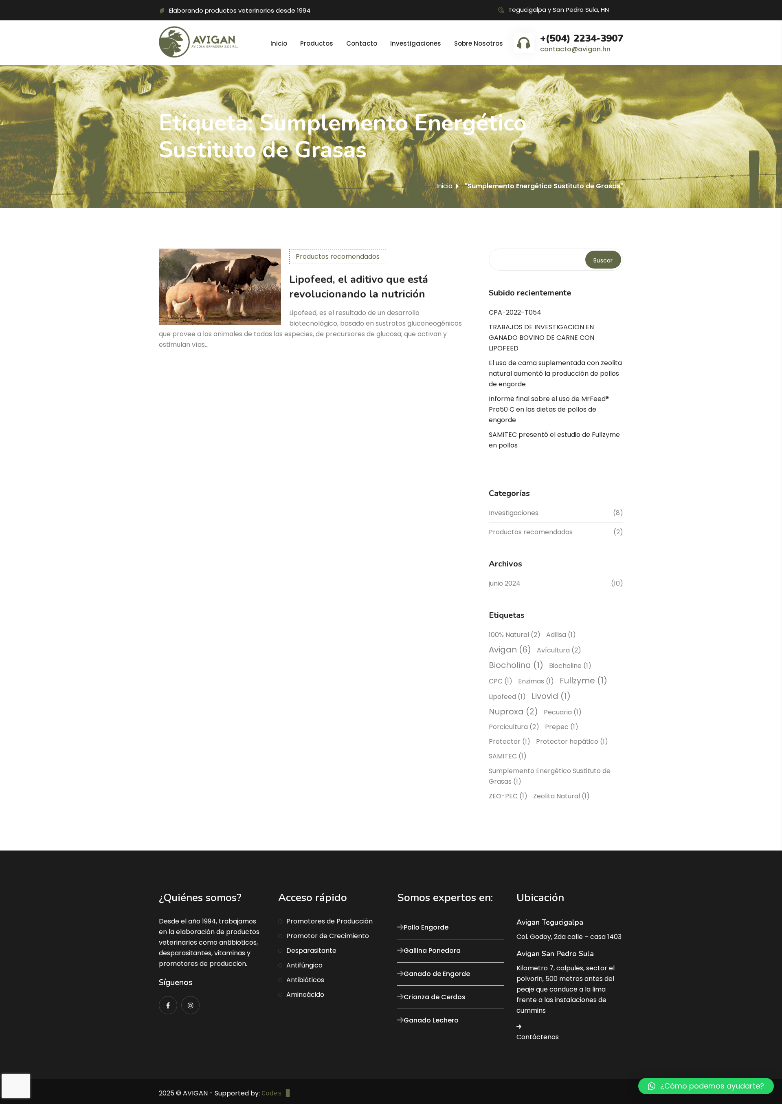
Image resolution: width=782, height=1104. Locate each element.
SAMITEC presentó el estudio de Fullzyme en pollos (554, 440)
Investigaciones (415, 43)
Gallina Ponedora (432, 950)
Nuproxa (513, 711)
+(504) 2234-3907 (581, 38)
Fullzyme (583, 680)
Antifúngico (304, 965)
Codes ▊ (276, 1093)
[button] (706, 1086)
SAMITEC (508, 756)
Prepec (561, 727)
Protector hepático (572, 741)
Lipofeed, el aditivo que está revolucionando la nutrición (358, 286)
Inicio (278, 43)
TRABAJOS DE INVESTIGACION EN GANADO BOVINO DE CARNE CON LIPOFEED (541, 337)
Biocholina (516, 665)
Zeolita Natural (561, 796)
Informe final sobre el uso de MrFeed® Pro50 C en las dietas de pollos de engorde (549, 409)
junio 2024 (505, 583)
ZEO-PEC (508, 796)
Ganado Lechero (431, 1020)
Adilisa (561, 634)
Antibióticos (305, 980)
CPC (500, 681)
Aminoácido (305, 994)
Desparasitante (311, 950)
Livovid (551, 696)
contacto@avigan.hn (575, 49)
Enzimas (536, 681)
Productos (316, 43)
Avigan (510, 649)
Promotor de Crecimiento (327, 936)
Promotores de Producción (329, 921)
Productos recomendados (338, 256)
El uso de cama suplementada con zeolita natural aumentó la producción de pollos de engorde (555, 373)
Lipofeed (507, 696)
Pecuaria (563, 712)
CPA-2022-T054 (515, 312)
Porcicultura (514, 727)
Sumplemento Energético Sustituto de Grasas (550, 776)
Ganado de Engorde (437, 973)
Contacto (361, 43)
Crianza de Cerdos (435, 997)
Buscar (603, 260)
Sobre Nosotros (478, 43)
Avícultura (559, 650)
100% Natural (514, 634)
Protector (509, 741)
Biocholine (570, 665)
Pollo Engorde (426, 927)
